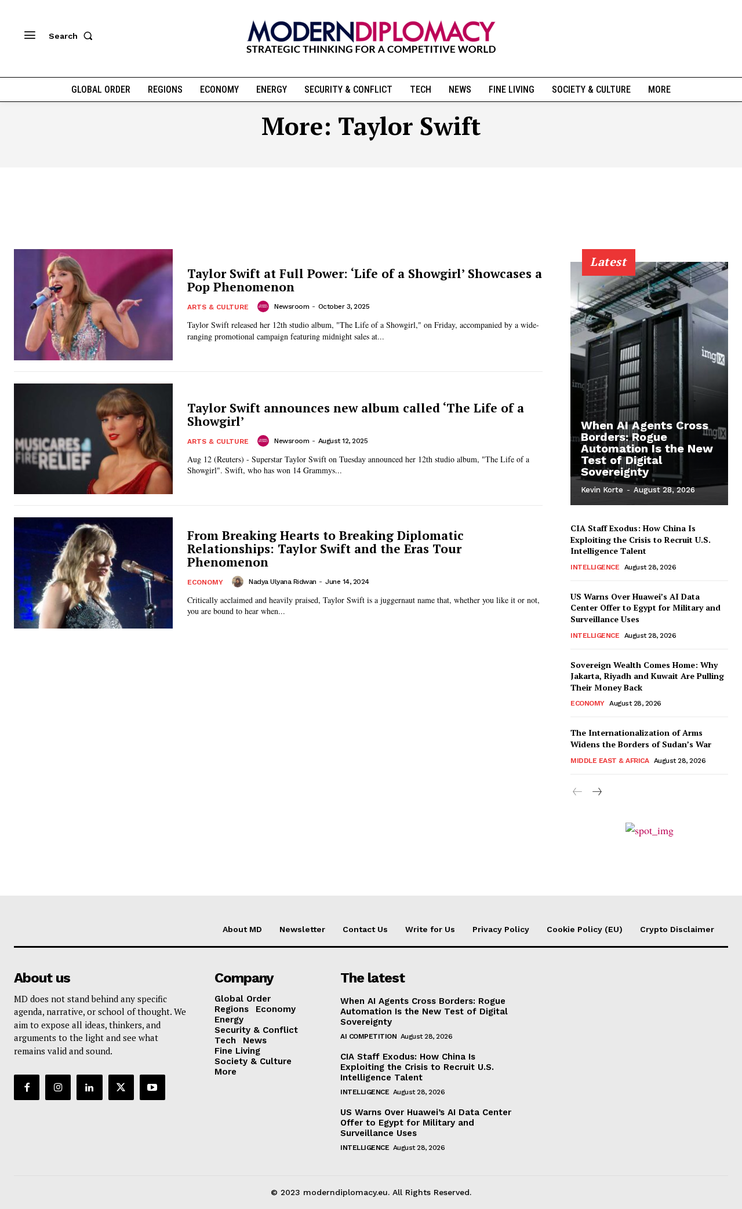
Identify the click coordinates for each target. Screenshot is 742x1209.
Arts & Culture (218, 307)
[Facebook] (26, 1087)
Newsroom (291, 306)
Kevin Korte (602, 489)
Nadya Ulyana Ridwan (283, 582)
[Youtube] (152, 1087)
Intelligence (594, 567)
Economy (205, 582)
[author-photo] (264, 306)
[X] (121, 1087)
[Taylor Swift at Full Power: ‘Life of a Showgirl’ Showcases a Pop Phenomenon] (93, 304)
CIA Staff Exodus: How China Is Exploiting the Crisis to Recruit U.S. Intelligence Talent (640, 539)
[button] (73, 36)
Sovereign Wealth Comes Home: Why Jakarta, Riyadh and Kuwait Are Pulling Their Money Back (647, 676)
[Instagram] (58, 1087)
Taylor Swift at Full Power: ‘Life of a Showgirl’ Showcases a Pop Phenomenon (364, 280)
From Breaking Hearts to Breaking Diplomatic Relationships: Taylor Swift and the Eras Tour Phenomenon (325, 548)
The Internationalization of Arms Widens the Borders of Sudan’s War (640, 738)
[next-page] (596, 792)
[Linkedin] (89, 1087)
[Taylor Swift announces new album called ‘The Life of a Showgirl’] (93, 439)
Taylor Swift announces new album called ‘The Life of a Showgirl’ (355, 414)
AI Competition (368, 1036)
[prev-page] (577, 792)
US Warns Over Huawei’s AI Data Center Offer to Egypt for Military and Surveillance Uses (645, 607)
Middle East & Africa (609, 761)
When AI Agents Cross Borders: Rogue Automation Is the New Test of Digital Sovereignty (647, 448)
